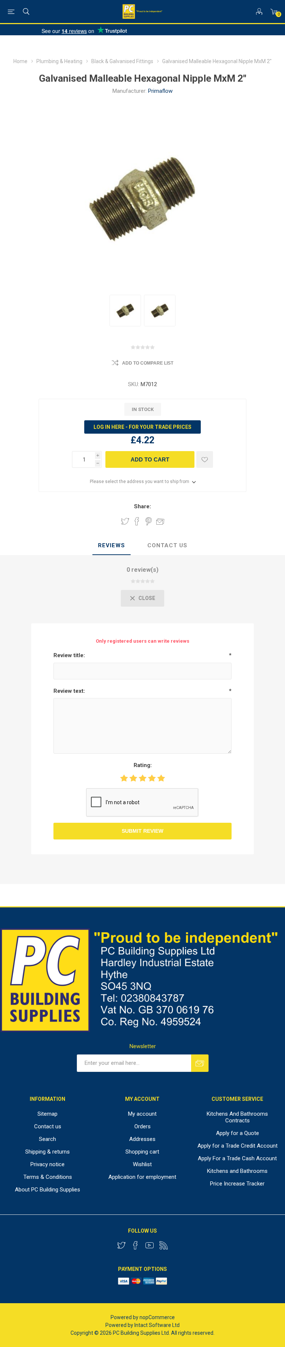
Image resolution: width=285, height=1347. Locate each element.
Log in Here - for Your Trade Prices (142, 427)
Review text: (69, 691)
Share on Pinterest (149, 521)
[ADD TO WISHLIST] (204, 459)
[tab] (111, 545)
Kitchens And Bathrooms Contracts (237, 1117)
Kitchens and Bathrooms (237, 1171)
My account (142, 1113)
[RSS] (164, 1245)
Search (47, 1139)
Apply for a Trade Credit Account (237, 1145)
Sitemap (47, 1113)
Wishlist (142, 1164)
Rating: (143, 765)
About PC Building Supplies (47, 1189)
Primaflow (160, 91)
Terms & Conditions (47, 1177)
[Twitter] (121, 1245)
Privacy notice (47, 1164)
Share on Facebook (137, 521)
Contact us (47, 1126)
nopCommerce (157, 1317)
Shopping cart (142, 1151)
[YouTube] (149, 1245)
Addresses (142, 1139)
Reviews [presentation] (111, 545)
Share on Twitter (125, 521)
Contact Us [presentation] (167, 545)
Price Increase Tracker (237, 1183)
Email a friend (160, 521)
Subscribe (200, 1063)
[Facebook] (135, 1245)
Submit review (142, 831)
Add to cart (150, 459)
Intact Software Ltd (157, 1325)
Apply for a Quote (237, 1133)
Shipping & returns (47, 1151)
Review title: (69, 655)
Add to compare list (147, 363)
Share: (142, 506)
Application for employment (142, 1177)
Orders (142, 1126)
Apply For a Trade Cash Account (237, 1158)
